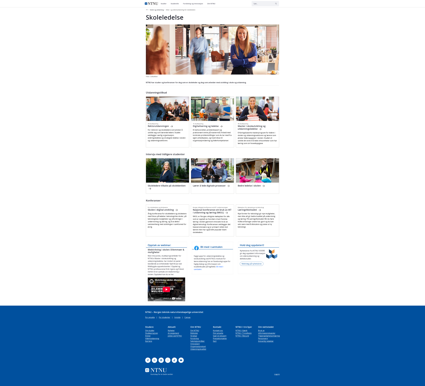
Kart (214, 341)
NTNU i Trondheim (244, 333)
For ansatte (150, 317)
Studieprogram (151, 333)
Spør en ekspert (219, 336)
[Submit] (276, 3)
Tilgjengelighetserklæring (269, 336)
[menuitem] (164, 3)
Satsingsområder (197, 341)
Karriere (148, 341)
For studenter (164, 317)
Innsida (177, 317)
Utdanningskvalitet (198, 349)
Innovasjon (195, 344)
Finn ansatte (218, 333)
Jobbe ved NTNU (175, 336)
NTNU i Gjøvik (241, 330)
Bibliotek (194, 333)
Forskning (194, 338)
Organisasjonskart (198, 346)
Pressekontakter (220, 338)
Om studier (149, 330)
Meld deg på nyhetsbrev (252, 264)
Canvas (187, 317)
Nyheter (171, 330)
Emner (148, 336)
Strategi (193, 336)
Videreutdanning (152, 338)
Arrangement (173, 333)
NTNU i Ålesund (242, 336)
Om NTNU (194, 330)
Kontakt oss (218, 330)
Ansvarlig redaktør (266, 341)
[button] (147, 10)
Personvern (263, 338)
